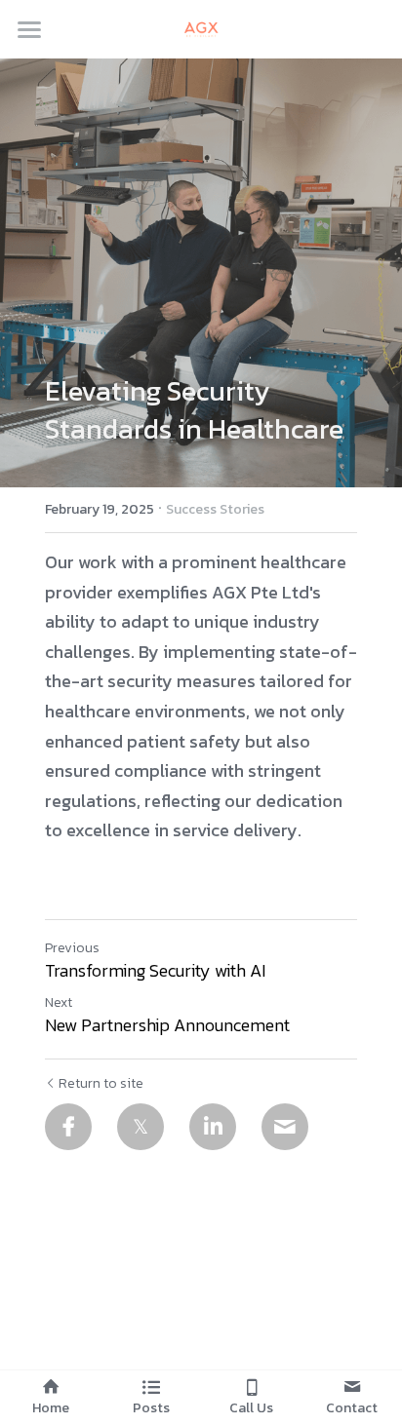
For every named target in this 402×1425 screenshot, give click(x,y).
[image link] (201, 27)
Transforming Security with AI (155, 971)
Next (58, 1002)
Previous (72, 948)
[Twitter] (140, 1126)
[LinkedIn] (212, 1126)
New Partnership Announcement (167, 1026)
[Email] (284, 1126)
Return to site (101, 1084)
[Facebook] (68, 1126)
